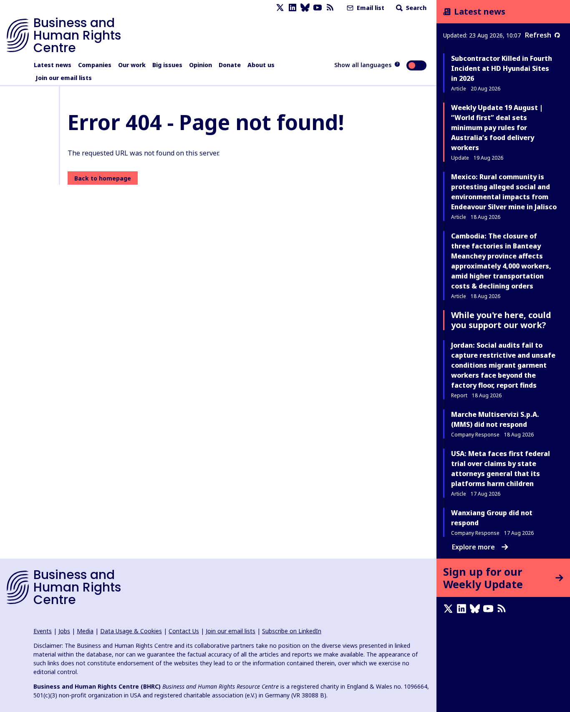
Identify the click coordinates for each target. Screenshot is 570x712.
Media (85, 631)
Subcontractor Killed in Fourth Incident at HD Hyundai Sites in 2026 (501, 68)
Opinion (200, 65)
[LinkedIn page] (293, 7)
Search (415, 8)
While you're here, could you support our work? (501, 320)
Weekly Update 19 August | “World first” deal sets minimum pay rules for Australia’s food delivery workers (497, 127)
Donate (230, 65)
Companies (94, 65)
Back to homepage (102, 178)
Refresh (538, 35)
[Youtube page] (318, 7)
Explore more (473, 547)
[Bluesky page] (305, 7)
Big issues (167, 65)
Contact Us (184, 631)
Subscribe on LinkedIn (291, 631)
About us (261, 65)
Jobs (64, 631)
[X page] (280, 7)
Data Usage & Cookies (131, 631)
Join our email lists (63, 78)
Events (42, 631)
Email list (369, 8)
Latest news (52, 65)
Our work (132, 65)
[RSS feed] (330, 7)
